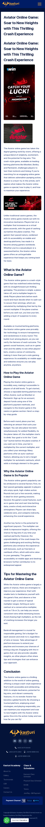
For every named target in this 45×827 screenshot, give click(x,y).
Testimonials (8, 780)
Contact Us (7, 792)
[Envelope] (14, 741)
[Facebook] (20, 741)
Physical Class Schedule (33, 781)
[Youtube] (30, 741)
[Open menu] (39, 4)
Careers (6, 788)
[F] (36, 818)
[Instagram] (25, 741)
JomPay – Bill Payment (32, 793)
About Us (6, 771)
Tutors (26, 789)
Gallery (6, 775)
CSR (5, 784)
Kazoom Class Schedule (29, 775)
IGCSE (26, 785)
